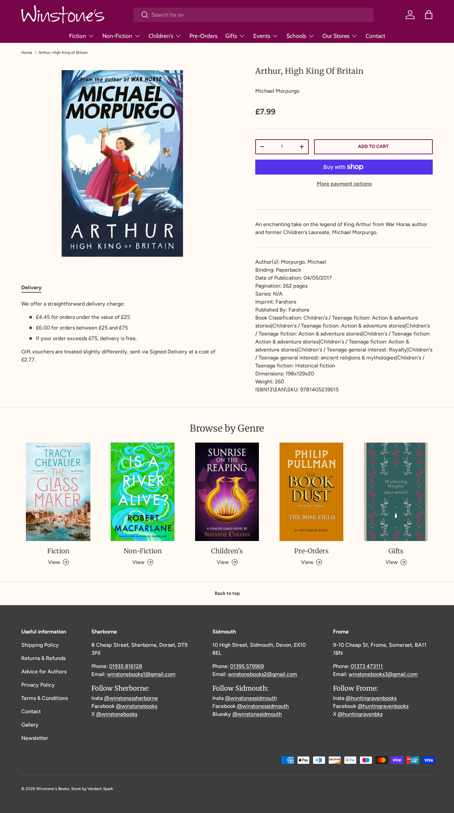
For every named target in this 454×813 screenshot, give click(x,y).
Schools (296, 35)
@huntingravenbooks (371, 698)
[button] (428, 14)
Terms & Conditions (44, 698)
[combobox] (254, 15)
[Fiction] (58, 492)
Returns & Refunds (43, 658)
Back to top (227, 593)
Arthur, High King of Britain (63, 53)
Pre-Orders (203, 35)
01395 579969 (247, 666)
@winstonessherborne (131, 698)
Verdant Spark (100, 788)
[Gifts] (396, 492)
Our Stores (335, 35)
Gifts (231, 35)
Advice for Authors (43, 671)
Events (261, 35)
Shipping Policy (40, 645)
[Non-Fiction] (142, 492)
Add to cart (373, 146)
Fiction (77, 35)
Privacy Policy (38, 685)
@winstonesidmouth (257, 714)
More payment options (344, 184)
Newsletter (34, 738)
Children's (161, 35)
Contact (375, 35)
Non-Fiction (117, 35)
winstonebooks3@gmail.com (383, 674)
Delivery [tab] (31, 287)
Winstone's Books (52, 788)
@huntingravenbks (360, 714)
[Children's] (227, 492)
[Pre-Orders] (311, 492)
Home (26, 53)
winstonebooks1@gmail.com (141, 674)
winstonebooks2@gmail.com (262, 674)
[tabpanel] (122, 332)
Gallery (30, 725)
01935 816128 (125, 666)
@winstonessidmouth (251, 698)
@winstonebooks (136, 706)
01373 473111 (367, 666)
